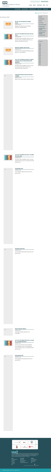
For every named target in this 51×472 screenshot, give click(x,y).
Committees (13, 462)
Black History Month (20, 328)
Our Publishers (17, 9)
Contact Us (13, 463)
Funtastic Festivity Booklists (42, 29)
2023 (40, 48)
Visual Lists (39, 9)
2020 (40, 52)
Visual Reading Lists (34, 459)
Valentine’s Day (19, 168)
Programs (13, 461)
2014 (40, 61)
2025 (40, 45)
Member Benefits (22, 461)
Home (30, 5)
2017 (40, 56)
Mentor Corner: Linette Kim (22, 47)
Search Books (45, 9)
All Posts (40, 16)
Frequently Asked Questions (24, 462)
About (34, 5)
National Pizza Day (20, 248)
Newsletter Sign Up (44, 1)
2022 (40, 49)
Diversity (40, 20)
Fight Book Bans (42, 26)
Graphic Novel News (42, 30)
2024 (40, 46)
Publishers (39, 5)
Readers (32, 458)
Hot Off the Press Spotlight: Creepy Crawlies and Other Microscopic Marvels (24, 61)
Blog (44, 5)
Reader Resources (32, 9)
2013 (40, 62)
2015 (40, 59)
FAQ (47, 5)
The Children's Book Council (11, 5)
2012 (40, 64)
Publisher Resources (23, 460)
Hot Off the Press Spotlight (42, 33)
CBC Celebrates (41, 18)
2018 (40, 55)
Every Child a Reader (42, 24)
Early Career (41, 22)
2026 (40, 43)
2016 (40, 58)
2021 (40, 51)
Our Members (22, 459)
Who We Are (13, 460)
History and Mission (14, 459)
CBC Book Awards (25, 9)
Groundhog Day (19, 355)
